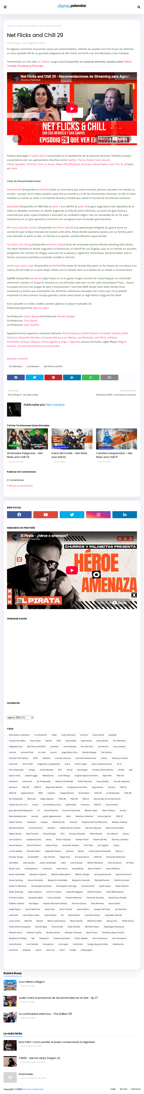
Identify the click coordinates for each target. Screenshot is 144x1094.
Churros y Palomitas (33, 1089)
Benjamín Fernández (57, 880)
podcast (113, 735)
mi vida (41, 752)
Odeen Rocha (15, 833)
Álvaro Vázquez (72, 333)
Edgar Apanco (47, 799)
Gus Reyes (33, 903)
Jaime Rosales (32, 316)
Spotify (72, 160)
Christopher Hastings (66, 886)
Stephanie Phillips (18, 938)
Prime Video (57, 244)
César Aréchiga (16, 892)
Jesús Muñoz (83, 909)
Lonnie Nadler (15, 851)
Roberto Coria (15, 932)
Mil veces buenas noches (22, 227)
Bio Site (123, 1089)
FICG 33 (25, 787)
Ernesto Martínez (73, 897)
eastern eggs (31, 775)
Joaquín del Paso (102, 909)
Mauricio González (115, 828)
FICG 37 (119, 816)
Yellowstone (48, 775)
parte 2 (82, 206)
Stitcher (32, 164)
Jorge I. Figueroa (70, 341)
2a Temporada (16, 799)
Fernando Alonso (51, 337)
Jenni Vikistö (65, 909)
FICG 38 (62, 799)
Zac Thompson (119, 938)
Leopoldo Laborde (113, 915)
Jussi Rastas (50, 915)
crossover (31, 822)
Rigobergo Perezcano (114, 926)
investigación (31, 868)
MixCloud (74, 164)
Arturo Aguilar (50, 341)
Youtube (11, 65)
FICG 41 (85, 799)
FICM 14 (37, 787)
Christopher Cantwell (41, 886)
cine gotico (48, 944)
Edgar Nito (65, 857)
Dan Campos (13, 43)
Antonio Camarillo (71, 810)
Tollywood (44, 938)
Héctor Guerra (15, 822)
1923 (40, 793)
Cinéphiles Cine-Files (77, 787)
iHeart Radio (100, 164)
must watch (98, 735)
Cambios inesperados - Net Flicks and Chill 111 (114, 455)
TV (38, 810)
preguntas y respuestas (49, 764)
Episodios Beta (35, 897)
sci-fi (119, 764)
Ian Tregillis (103, 845)
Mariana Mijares (93, 828)
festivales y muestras (19, 735)
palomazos (86, 740)
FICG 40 (98, 793)
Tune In (42, 164)
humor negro (81, 764)
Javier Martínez (32, 909)
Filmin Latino (64, 227)
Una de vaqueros (122, 781)
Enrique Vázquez (30, 341)
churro (104, 758)
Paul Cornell (57, 926)
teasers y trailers (120, 758)
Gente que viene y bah (20, 265)
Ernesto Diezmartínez (31, 346)
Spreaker (20, 164)
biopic (126, 833)
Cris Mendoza (31, 26)
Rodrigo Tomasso (73, 932)
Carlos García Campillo (100, 851)
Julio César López (31, 915)
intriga (31, 769)
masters (46, 758)
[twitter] (72, 514)
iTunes (81, 160)
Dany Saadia (103, 781)
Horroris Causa (79, 903)
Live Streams (33, 366)
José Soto (13, 915)
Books (81, 851)
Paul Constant (115, 862)
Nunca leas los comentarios (107, 799)
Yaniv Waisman (99, 938)
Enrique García (82, 857)
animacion (103, 746)
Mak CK (28, 921)
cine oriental (112, 804)
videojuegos (86, 950)
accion (53, 752)
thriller (121, 769)
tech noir (50, 950)
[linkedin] (124, 514)
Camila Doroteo (121, 880)
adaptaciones (15, 746)
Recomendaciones (18, 816)
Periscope (37, 65)
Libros (116, 845)
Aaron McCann (113, 868)
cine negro (63, 944)
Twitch (127, 61)
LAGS (63, 862)
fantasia (13, 787)
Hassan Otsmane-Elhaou (55, 903)
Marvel (40, 921)
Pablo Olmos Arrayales (19, 926)
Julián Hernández (48, 862)
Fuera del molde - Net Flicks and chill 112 (69, 455)
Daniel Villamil (34, 845)
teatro (38, 950)
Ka (62, 915)
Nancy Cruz (112, 921)
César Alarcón (122, 886)
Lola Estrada (76, 862)
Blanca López (41, 307)
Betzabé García (102, 880)
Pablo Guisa (128, 921)
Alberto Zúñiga (82, 874)
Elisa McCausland (114, 892)
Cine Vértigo (64, 775)
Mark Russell (96, 833)
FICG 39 (74, 799)
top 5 (67, 764)
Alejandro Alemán (29, 337)
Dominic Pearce (53, 892)
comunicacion (36, 828)
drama (48, 740)
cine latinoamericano (86, 758)
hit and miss (87, 746)
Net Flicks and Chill (53, 366)
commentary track (52, 804)
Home (113, 1089)
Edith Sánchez (85, 781)
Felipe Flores (51, 845)
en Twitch (43, 61)
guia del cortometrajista (21, 810)
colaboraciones (33, 839)
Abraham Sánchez (84, 816)
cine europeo (119, 746)
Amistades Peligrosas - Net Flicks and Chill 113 (25, 455)
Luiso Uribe (53, 346)
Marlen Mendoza (95, 862)
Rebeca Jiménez (119, 822)
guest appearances (52, 816)
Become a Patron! (17, 358)
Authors (69, 851)
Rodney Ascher (53, 932)
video (54, 735)
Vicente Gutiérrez (61, 938)
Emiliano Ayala (16, 897)
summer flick (27, 752)
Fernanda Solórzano (115, 857)
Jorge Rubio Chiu (69, 752)
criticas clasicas (63, 758)
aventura (13, 781)
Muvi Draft (28, 764)
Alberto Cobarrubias (60, 874)
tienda (73, 950)
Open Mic (107, 775)
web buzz (13, 764)
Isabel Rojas (15, 909)
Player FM (61, 164)
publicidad (71, 804)
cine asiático (15, 839)
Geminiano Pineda (117, 897)
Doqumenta (97, 787)
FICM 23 (98, 857)
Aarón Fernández (17, 874)
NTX (60, 769)
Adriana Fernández (64, 781)
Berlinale (31, 799)
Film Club (88, 845)
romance (85, 804)
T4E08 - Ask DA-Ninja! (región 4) (39, 1058)
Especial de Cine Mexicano (94, 822)
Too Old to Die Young (19, 244)
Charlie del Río (100, 839)
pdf (130, 769)
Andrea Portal (82, 839)
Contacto (135, 1089)
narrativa (13, 950)
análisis (51, 793)
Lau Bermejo (85, 337)
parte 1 (56, 206)
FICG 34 (12, 793)
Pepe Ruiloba (74, 926)
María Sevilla (76, 921)
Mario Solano (108, 810)
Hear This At (116, 164)
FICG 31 (123, 787)
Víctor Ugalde (81, 938)
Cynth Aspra (105, 886)
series (48, 839)
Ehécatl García (94, 892)
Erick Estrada (54, 897)
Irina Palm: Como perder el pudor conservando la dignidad (57, 1042)
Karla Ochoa (74, 915)
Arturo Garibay (16, 880)
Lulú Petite (100, 337)
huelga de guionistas (97, 944)
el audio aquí (36, 155)
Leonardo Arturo (92, 915)
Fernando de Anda (95, 897)
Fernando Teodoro (110, 333)
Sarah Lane (14, 868)
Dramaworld (14, 189)
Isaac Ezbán (114, 903)
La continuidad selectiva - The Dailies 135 (45, 1014)
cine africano (15, 944)
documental (102, 740)
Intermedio (26, 1074)
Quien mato (14, 775)
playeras (27, 950)
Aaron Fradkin (94, 868)
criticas (84, 735)
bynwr (37, 278)
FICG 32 (120, 775)
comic (35, 804)
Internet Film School (18, 758)
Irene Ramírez (97, 903)
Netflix (44, 189)
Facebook (23, 65)
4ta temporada (16, 769)
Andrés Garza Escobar (70, 828)
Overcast (86, 164)
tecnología (82, 769)
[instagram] (98, 514)
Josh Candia (29, 862)
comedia (54, 746)
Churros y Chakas (120, 839)
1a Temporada (112, 793)
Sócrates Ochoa (16, 828)
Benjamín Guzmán (81, 880)
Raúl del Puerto (92, 926)
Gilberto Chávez (16, 903)
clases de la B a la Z (18, 804)
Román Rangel (66, 316)
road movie (61, 868)
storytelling (77, 868)
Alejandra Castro (53, 851)
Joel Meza (13, 862)
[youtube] (45, 514)
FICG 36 (127, 793)
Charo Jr (119, 851)
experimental (27, 793)
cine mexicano (68, 735)
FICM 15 (97, 804)
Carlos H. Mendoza (18, 886)
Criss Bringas (49, 833)
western (51, 828)
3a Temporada (44, 781)
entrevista (27, 781)
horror (70, 769)
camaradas (71, 740)
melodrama (118, 944)
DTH (62, 833)
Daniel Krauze (90, 333)
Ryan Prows (91, 932)
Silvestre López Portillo (113, 932)
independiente (67, 793)
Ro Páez (130, 862)
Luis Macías (69, 337)
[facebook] (19, 514)
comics (12, 752)
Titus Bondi (30, 320)
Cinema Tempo (16, 857)
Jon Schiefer (120, 909)
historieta (78, 944)
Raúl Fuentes (32, 833)
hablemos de (58, 822)
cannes (34, 816)
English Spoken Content (86, 775)
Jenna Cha (50, 909)
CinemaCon (84, 793)
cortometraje (69, 746)
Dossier (111, 787)
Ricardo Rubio (33, 851)
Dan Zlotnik (49, 857)
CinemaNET (33, 857)
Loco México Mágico (32, 982)
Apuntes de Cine (123, 874)
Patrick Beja (41, 926)
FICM (35, 758)
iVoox (14, 168)
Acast (51, 164)
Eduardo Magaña (74, 892)
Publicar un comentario (20, 485)
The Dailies (106, 752)
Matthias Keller (94, 921)
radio (68, 816)
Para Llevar (35, 740)
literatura (47, 868)
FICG (59, 740)
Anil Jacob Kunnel (102, 874)
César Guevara (35, 892)
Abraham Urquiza (38, 874)
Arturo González (35, 880)
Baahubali (13, 206)
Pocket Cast (94, 160)
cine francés (32, 944)
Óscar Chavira (51, 810)
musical (73, 822)
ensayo (44, 822)
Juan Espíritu (31, 324)
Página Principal (15, 26)
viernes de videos (17, 740)
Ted (32, 938)
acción (123, 810)
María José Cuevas (56, 921)
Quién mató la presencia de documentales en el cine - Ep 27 (58, 998)
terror (62, 950)
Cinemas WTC (87, 886)
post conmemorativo (102, 764)
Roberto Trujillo (34, 932)
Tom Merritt (112, 833)
